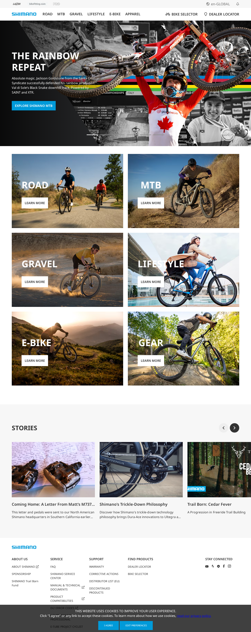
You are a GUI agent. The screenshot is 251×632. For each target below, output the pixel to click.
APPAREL (132, 14)
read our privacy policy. (194, 616)
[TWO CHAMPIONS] (105, 135)
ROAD (48, 14)
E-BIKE (115, 14)
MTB (61, 14)
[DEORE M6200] (145, 135)
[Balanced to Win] (118, 135)
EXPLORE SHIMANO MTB (34, 106)
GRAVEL (76, 14)
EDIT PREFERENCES (136, 625)
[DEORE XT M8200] (132, 135)
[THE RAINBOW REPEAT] (92, 135)
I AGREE (108, 625)
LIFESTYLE (96, 14)
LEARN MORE (35, 203)
